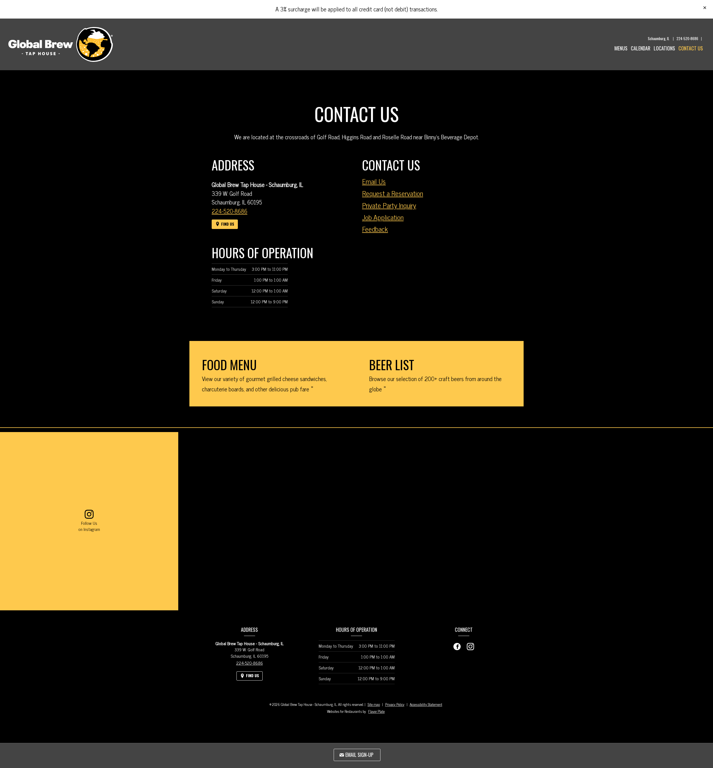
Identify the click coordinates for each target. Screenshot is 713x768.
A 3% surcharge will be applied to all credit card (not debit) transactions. (356, 9)
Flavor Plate (376, 711)
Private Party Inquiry (389, 205)
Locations (664, 48)
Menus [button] (620, 48)
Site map (374, 704)
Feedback (375, 229)
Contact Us (690, 48)
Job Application (383, 217)
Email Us (374, 181)
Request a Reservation (392, 193)
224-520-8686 (687, 38)
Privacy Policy (394, 704)
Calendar (640, 48)
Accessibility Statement (426, 704)
